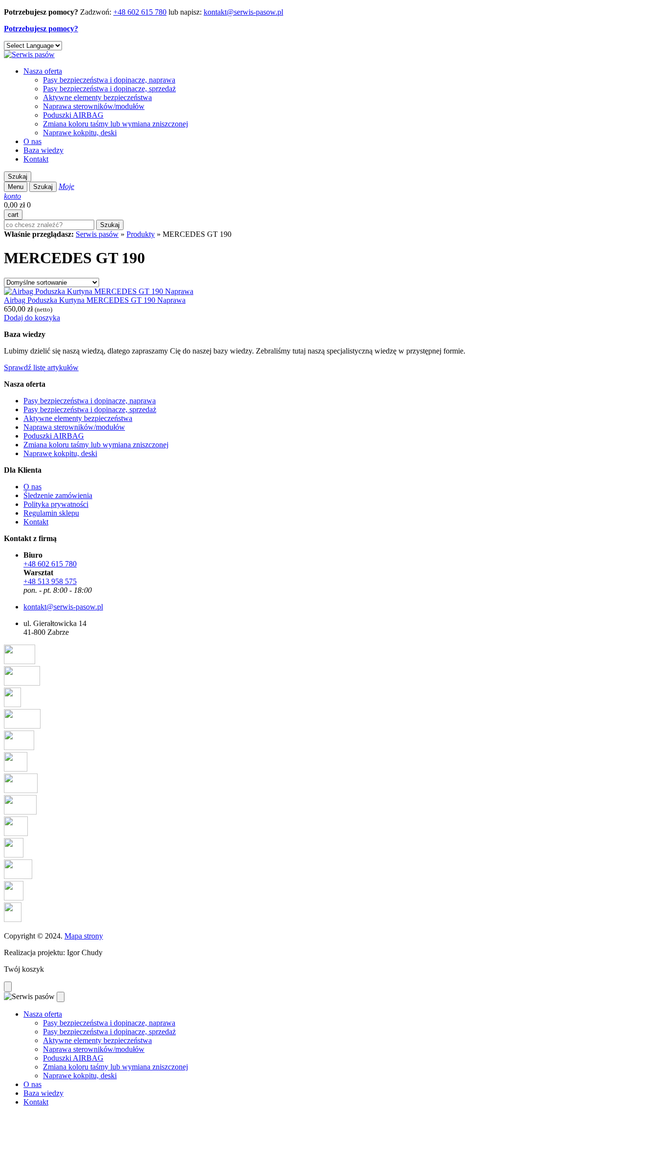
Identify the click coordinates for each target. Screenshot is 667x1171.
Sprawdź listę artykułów (41, 367)
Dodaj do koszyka (32, 318)
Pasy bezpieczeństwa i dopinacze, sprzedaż (109, 88)
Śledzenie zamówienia (57, 495)
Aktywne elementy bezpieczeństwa (97, 97)
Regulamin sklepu (51, 513)
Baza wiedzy (43, 150)
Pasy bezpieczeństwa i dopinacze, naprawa (109, 80)
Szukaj (17, 176)
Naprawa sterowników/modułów (94, 106)
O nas (32, 141)
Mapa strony (83, 936)
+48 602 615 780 (140, 12)
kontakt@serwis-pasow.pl (243, 12)
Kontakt (35, 159)
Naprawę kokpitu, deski (80, 132)
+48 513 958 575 (50, 581)
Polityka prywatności (55, 504)
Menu (15, 186)
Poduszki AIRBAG (73, 115)
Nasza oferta (42, 71)
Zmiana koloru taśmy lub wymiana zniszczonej (115, 124)
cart (13, 214)
